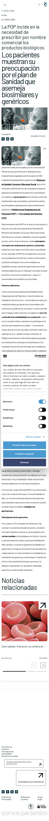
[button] (24, 631)
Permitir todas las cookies (24, 445)
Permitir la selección (24, 454)
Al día (4, 15)
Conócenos (7, 747)
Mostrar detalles (33, 437)
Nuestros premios (10, 756)
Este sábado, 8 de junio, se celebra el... (23, 646)
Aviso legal (40, 798)
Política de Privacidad (6, 798)
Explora (5, 749)
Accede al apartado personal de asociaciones (18, 763)
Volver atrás (8, 10)
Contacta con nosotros (31, 781)
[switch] (42, 410)
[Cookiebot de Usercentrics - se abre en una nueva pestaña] (35, 356)
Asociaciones (8, 751)
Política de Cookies (25, 798)
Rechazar (24, 462)
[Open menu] (5, 4)
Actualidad (6, 753)
